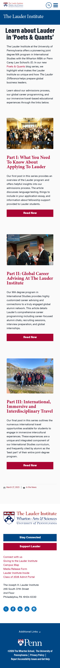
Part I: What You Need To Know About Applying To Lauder (28, 163)
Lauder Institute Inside (16, 573)
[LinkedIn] (20, 609)
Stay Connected (30, 537)
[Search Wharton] (49, 5)
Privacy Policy (37, 655)
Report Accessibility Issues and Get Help (30, 659)
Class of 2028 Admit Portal (19, 577)
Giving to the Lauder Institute (20, 561)
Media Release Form (15, 569)
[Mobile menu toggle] (55, 5)
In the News (31, 487)
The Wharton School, (24, 651)
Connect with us (12, 557)
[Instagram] (34, 609)
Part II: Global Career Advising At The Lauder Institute (30, 279)
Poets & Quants (16, 66)
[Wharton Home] (13, 5)
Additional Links (28, 631)
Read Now (30, 213)
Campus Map (11, 565)
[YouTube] (27, 609)
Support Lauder (30, 546)
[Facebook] (13, 609)
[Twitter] (6, 609)
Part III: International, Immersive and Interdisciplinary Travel (30, 407)
